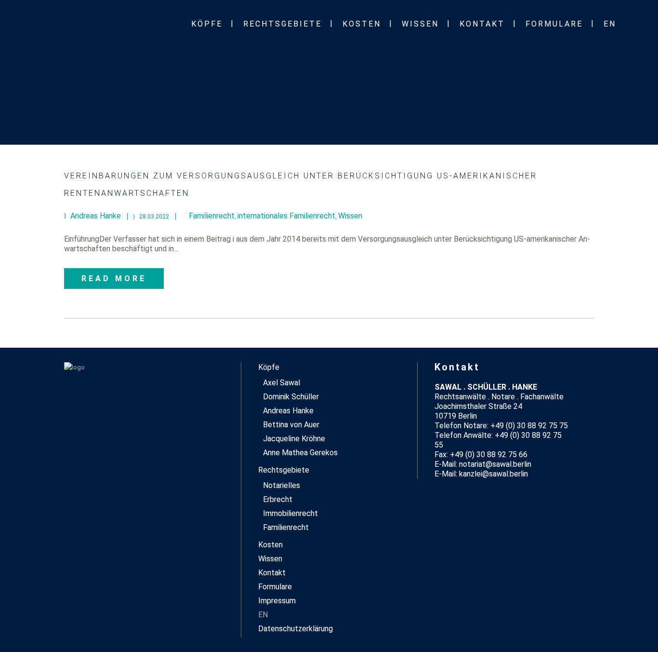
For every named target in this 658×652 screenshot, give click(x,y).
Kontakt (272, 572)
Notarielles (281, 485)
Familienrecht (212, 215)
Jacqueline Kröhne (294, 438)
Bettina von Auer (291, 424)
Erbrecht (277, 499)
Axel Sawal (281, 382)
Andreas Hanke (288, 410)
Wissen (350, 215)
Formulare (275, 586)
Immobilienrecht (290, 513)
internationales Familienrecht (286, 215)
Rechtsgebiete (283, 470)
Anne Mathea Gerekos (300, 452)
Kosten (270, 544)
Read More (113, 278)
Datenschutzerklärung (295, 628)
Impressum (277, 600)
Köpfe (268, 367)
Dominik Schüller (291, 396)
